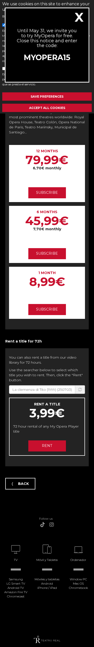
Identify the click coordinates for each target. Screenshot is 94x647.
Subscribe (47, 192)
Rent (47, 445)
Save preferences (47, 96)
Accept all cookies (47, 108)
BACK (23, 483)
